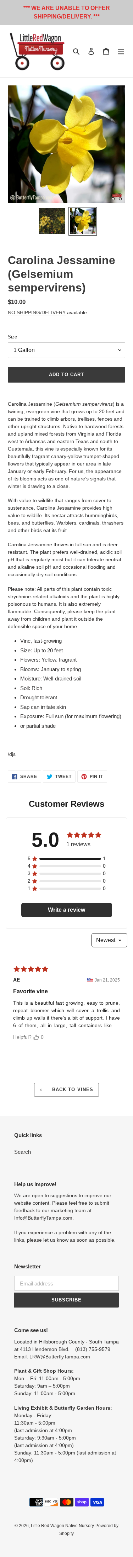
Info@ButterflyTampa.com (43, 1218)
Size (12, 337)
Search (22, 1152)
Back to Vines (71, 1089)
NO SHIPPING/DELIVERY (37, 312)
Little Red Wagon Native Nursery (62, 1525)
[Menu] (120, 51)
